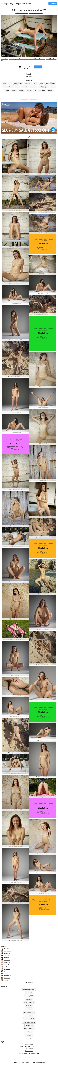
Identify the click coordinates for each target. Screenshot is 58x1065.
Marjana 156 (7, 953)
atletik (42, 83)
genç (10, 83)
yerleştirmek (33, 87)
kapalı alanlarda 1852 (29, 1022)
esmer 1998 (29, 1015)
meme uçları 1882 (29, 1019)
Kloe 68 (6, 980)
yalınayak (21, 91)
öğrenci (46, 87)
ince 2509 (29, 1009)
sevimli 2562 (29, 1005)
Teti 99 (5, 971)
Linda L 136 (7, 962)
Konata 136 (7, 960)
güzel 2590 (29, 999)
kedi (15, 83)
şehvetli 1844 (29, 1025)
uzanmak (24, 87)
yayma (17, 87)
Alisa (30, 76)
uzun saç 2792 (29, 996)
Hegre (17, 3)
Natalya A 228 (7, 951)
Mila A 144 (6, 958)
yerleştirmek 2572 (29, 1002)
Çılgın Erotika (29, 1044)
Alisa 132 (6, 964)
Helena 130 (7, 967)
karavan (50, 91)
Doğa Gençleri (29, 1051)
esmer (4, 83)
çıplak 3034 (29, 992)
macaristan (28, 83)
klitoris (11, 87)
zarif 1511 (29, 1032)
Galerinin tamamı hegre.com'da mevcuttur (29, 13)
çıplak (48, 83)
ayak (20, 83)
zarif (40, 87)
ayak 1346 (29, 1035)
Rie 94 (5, 973)
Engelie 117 (7, 969)
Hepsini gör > (29, 982)
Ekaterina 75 (7, 978)
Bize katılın (53, 3)
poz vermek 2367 (29, 1012)
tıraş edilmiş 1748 (29, 1028)
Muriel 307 (6, 949)
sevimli (35, 83)
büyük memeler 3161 (29, 989)
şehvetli (14, 91)
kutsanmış (42, 91)
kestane (29, 91)
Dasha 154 (7, 955)
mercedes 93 (7, 975)
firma (7, 91)
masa (53, 83)
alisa (35, 91)
